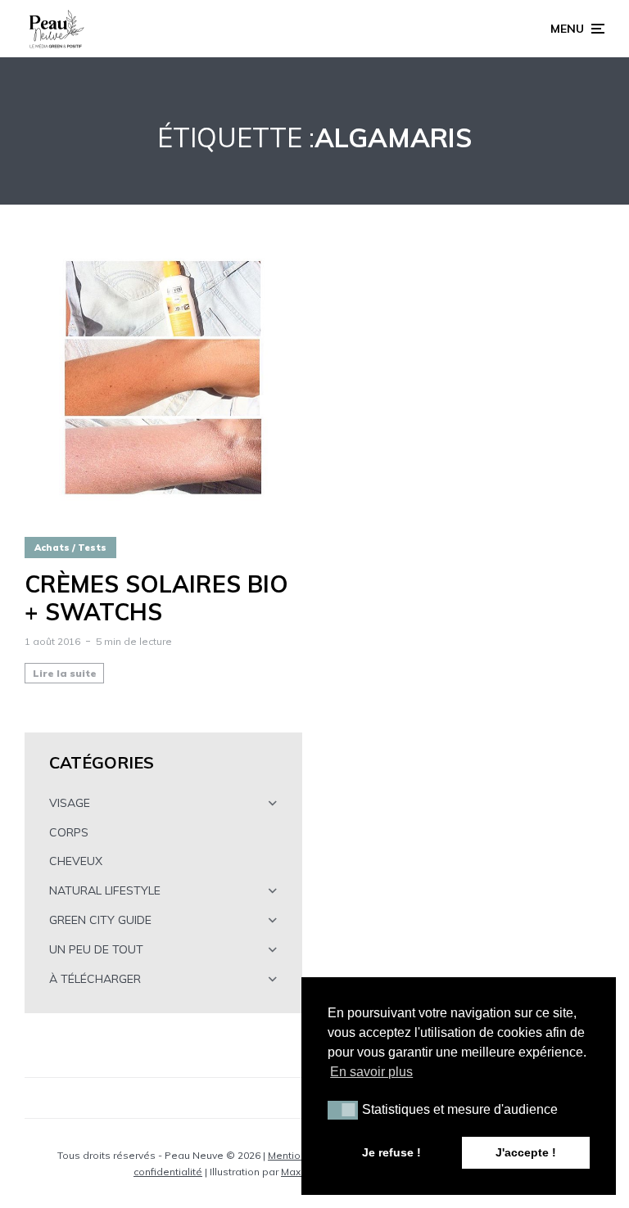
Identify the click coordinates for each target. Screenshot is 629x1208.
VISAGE (69, 803)
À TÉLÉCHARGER (95, 978)
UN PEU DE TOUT (96, 949)
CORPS (68, 832)
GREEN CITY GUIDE (100, 920)
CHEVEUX (75, 861)
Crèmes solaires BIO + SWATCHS (156, 597)
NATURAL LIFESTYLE (105, 890)
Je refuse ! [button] (391, 1152)
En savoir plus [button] (371, 1072)
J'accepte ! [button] (526, 1152)
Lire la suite (65, 673)
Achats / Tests (70, 547)
